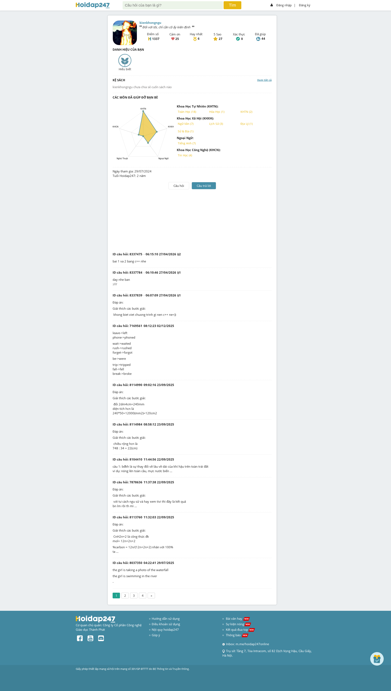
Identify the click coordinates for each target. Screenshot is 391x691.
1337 (155, 39)
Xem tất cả (264, 80)
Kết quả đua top (240, 629)
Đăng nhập (284, 5)
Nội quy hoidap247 (165, 629)
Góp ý (156, 635)
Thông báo (236, 635)
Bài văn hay (237, 618)
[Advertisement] (192, 219)
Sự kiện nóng (238, 624)
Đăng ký (304, 5)
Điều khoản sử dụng (166, 624)
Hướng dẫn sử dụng (166, 618)
